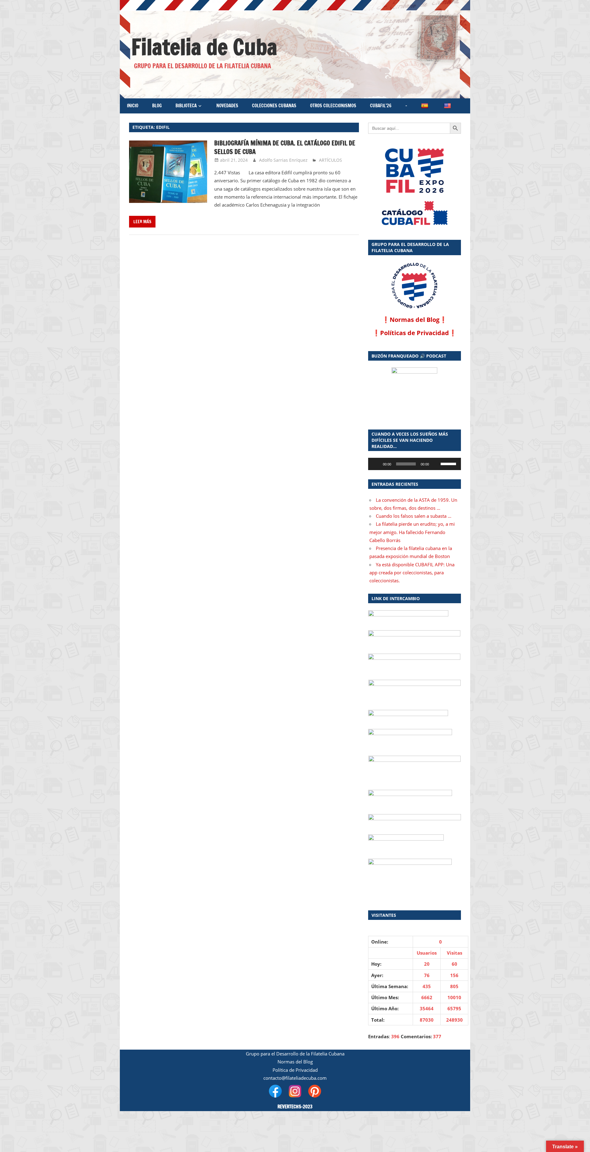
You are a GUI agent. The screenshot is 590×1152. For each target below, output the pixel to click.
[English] (448, 105)
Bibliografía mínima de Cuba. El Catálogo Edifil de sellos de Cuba (284, 147)
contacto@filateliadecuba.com (295, 1078)
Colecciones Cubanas (274, 105)
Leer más (142, 222)
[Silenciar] (436, 464)
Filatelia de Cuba (204, 47)
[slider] (449, 463)
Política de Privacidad (295, 1070)
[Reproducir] (376, 464)
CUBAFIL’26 (380, 105)
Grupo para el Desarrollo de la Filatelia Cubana (295, 1054)
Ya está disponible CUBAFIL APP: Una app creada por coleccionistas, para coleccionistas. (411, 572)
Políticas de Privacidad (414, 333)
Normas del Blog (414, 319)
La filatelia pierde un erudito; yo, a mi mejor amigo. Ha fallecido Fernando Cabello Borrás (412, 532)
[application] (414, 464)
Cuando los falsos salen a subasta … (413, 516)
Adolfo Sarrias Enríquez (283, 160)
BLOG (157, 105)
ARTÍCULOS (330, 160)
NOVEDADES (227, 105)
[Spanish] (425, 105)
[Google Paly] (414, 213)
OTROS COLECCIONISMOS (333, 105)
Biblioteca (186, 105)
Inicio (132, 105)
